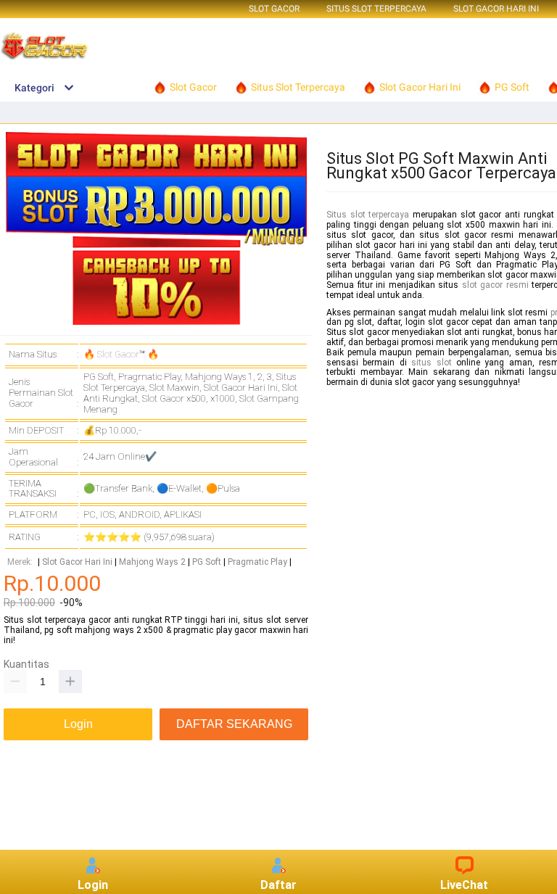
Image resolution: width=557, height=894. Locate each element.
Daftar (278, 885)
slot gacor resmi (495, 285)
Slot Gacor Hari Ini (496, 9)
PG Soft (206, 562)
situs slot (431, 362)
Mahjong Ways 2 (152, 562)
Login (93, 885)
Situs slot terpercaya (367, 215)
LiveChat (464, 885)
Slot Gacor (274, 9)
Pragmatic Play (257, 562)
